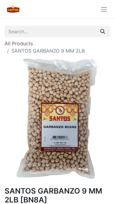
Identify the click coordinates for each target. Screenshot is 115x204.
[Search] (102, 31)
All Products (19, 43)
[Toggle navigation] (104, 9)
